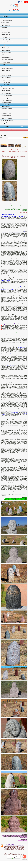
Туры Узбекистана (5, 67)
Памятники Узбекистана (6, 77)
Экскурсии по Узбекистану (7, 68)
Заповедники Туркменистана (7, 98)
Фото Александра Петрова (7, 41)
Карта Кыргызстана (5, 62)
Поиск (9, 136)
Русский (21, 126)
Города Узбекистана (5, 73)
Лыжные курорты (5, 22)
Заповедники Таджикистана (7, 120)
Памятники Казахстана (6, 35)
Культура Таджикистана (6, 122)
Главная (5, 14)
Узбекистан (5, 64)
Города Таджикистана (6, 115)
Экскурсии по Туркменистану (7, 88)
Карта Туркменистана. (6, 102)
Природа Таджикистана (6, 116)
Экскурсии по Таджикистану (7, 108)
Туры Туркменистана (5, 86)
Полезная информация (6, 30)
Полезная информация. (6, 52)
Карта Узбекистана (5, 82)
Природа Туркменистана (6, 95)
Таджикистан (6, 104)
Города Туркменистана (6, 93)
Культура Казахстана (5, 39)
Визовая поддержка (5, 50)
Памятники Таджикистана (6, 118)
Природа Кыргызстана (6, 55)
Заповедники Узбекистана (7, 79)
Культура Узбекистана (6, 80)
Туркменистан (6, 84)
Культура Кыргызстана (6, 60)
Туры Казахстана (5, 18)
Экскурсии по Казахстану (6, 20)
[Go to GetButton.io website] (24, 859)
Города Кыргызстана (5, 54)
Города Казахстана (5, 32)
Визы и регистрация (5, 25)
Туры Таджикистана (5, 106)
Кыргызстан (6, 45)
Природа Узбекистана (6, 75)
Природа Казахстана (5, 34)
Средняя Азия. (4, 111)
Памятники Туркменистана (7, 97)
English (7, 126)
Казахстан (5, 16)
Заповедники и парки (5, 37)
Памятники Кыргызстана (6, 57)
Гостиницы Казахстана (6, 23)
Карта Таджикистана (5, 123)
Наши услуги (4, 27)
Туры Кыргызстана (5, 47)
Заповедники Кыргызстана (7, 59)
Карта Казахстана (5, 42)
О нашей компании (5, 29)
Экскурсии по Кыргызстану (7, 48)
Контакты (14, 130)
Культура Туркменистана (6, 100)
